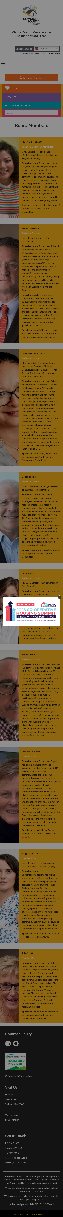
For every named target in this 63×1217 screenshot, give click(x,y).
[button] (59, 597)
